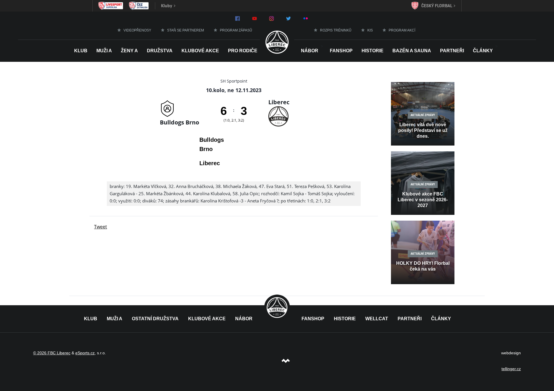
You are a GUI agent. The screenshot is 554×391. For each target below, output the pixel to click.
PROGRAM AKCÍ (402, 30)
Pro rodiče (242, 50)
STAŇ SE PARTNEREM (185, 30)
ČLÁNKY (441, 318)
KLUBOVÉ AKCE (207, 318)
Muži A (104, 50)
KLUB (90, 318)
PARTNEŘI (410, 318)
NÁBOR (309, 50)
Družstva (160, 50)
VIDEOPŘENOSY (137, 30)
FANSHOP (313, 318)
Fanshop (341, 50)
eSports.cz (85, 353)
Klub (80, 50)
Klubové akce (200, 50)
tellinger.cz (511, 368)
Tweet (100, 227)
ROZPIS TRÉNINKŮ (335, 30)
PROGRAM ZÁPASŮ (236, 30)
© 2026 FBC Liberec (51, 353)
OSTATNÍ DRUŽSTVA (155, 318)
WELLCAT (376, 318)
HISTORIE (372, 50)
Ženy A (129, 50)
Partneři (452, 50)
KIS (370, 30)
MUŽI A (114, 318)
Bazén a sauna (411, 50)
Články (483, 50)
